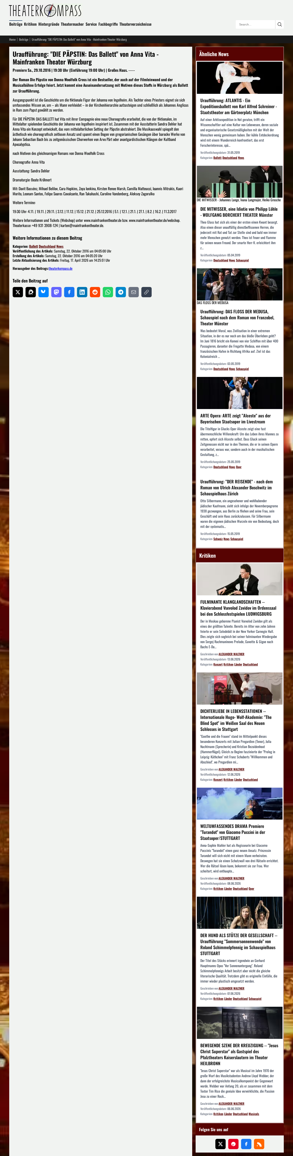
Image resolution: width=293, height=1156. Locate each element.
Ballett (33, 246)
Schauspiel (242, 260)
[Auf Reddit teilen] (95, 292)
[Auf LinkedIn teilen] (82, 292)
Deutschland (47, 246)
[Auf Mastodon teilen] (56, 292)
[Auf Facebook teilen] (69, 292)
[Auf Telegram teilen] (121, 292)
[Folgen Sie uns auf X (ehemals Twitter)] (220, 1144)
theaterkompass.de (60, 268)
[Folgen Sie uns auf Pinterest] (233, 1144)
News (59, 246)
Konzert (218, 664)
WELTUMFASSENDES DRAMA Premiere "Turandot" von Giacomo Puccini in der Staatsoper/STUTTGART (232, 832)
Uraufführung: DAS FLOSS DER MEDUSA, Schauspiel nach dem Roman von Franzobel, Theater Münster (237, 317)
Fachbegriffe (108, 24)
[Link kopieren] (146, 292)
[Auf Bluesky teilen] (43, 292)
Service (91, 24)
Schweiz (218, 538)
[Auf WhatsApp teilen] (108, 292)
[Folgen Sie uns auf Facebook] (246, 1144)
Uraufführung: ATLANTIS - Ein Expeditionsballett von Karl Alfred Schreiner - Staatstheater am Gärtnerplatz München (238, 106)
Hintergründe (48, 24)
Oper (239, 466)
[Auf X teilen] (18, 292)
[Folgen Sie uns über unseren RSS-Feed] (259, 1144)
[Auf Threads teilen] (31, 292)
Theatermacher (72, 24)
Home (12, 39)
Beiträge (15, 24)
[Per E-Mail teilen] (133, 292)
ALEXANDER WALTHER (231, 654)
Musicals (254, 1113)
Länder (238, 664)
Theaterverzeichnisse (135, 24)
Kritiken (30, 24)
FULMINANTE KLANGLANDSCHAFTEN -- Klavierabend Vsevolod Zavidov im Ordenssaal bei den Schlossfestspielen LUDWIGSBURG (238, 608)
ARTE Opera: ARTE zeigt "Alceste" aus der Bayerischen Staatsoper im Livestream (235, 418)
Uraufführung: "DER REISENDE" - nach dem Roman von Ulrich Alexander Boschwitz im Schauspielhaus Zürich (236, 487)
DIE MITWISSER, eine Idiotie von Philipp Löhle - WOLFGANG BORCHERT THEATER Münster (239, 212)
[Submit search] (279, 24)
